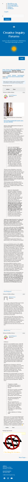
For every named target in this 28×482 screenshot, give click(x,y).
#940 (24, 333)
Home (4, 69)
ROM (22, 76)
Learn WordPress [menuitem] (12, 6)
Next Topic (23, 457)
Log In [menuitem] (6, 11)
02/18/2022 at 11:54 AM (8, 82)
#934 (24, 92)
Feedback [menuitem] (10, 8)
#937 (24, 294)
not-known (8, 76)
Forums (8, 69)
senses (4, 77)
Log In (9, 75)
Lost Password (21, 75)
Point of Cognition (15, 76)
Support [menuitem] (10, 7)
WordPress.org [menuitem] (12, 3)
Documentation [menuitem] (12, 5)
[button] (14, 27)
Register (14, 75)
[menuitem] (16, 17)
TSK (7, 77)
